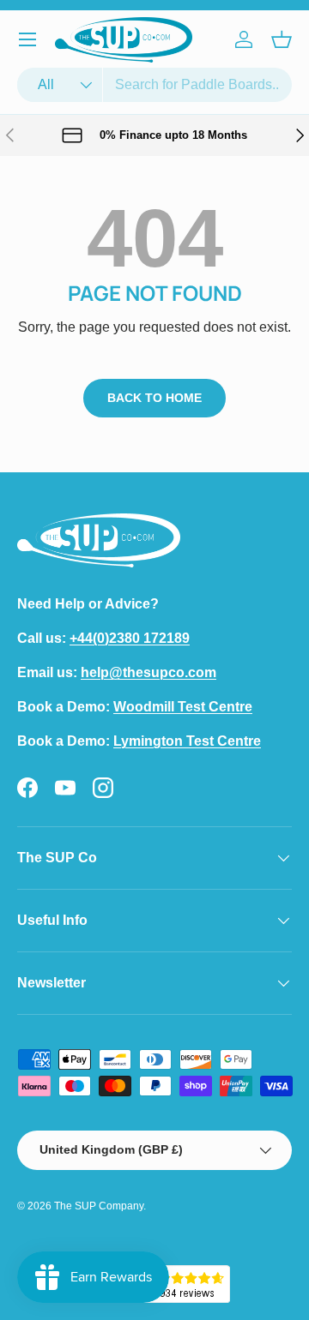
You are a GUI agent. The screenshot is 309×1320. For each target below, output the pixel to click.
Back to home (154, 398)
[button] (281, 39)
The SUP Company (98, 1206)
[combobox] (154, 85)
